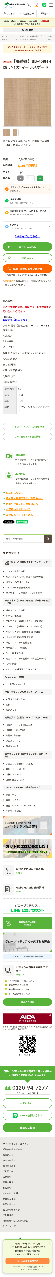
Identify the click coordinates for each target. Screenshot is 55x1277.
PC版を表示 (27, 30)
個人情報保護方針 (11, 1209)
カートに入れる (27, 246)
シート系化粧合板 (14, 653)
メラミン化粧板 (13, 615)
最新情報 (7, 1187)
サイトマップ (9, 1226)
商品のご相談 (27, 1002)
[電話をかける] (29, 5)
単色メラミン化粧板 (15, 610)
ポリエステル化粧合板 (16, 647)
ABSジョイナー (13, 746)
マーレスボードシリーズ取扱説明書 (28, 426)
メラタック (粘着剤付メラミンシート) (24, 626)
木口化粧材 (11, 663)
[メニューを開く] (51, 5)
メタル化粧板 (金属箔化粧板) (19, 637)
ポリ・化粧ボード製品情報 (27, 436)
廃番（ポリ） (12, 794)
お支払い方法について (18, 509)
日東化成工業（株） (15, 779)
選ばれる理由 (9, 1165)
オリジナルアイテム (15, 699)
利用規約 (9, 280)
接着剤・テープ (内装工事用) (19, 724)
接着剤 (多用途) (13, 735)
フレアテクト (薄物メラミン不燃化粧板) (25, 621)
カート (47, 13)
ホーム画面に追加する (27, 1261)
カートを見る (9, 1160)
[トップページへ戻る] (14, 5)
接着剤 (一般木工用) (15, 730)
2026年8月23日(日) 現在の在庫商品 (27, 956)
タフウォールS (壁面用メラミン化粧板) (24, 592)
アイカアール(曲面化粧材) (18, 587)
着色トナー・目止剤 (15, 769)
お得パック (11, 709)
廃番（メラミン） (14, 800)
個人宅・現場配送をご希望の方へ (24, 498)
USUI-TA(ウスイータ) (16, 684)
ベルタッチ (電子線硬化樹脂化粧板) (23, 631)
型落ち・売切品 (13, 810)
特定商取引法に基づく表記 (15, 1220)
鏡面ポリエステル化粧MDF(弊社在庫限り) (26, 658)
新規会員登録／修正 (12, 1149)
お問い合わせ (27, 1103)
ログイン (11, 13)
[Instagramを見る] (36, 5)
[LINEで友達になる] (44, 5)
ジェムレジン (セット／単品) (19, 763)
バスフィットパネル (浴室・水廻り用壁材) (26, 576)
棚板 (8, 704)
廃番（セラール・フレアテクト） (22, 805)
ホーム (4, 36)
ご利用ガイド (9, 1171)
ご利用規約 (8, 1215)
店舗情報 (7, 1176)
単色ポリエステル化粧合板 (18, 642)
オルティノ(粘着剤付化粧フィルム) (22, 669)
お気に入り (29, 13)
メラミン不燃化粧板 (15, 571)
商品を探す (8, 1182)
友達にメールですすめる (19, 514)
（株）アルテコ (13, 774)
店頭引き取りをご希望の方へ (22, 503)
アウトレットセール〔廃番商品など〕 (27, 36)
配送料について (14, 493)
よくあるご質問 (10, 1193)
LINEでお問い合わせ (31, 1115)
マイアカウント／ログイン (15, 1143)
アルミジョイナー (14, 740)
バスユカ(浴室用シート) (17, 582)
